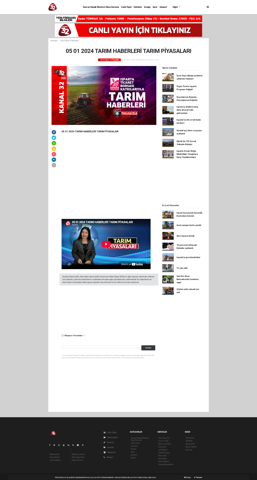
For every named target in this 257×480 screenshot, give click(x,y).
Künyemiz (111, 452)
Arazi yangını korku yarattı (189, 225)
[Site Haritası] (79, 445)
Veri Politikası (55, 460)
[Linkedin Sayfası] (69, 445)
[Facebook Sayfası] (50, 445)
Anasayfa (54, 41)
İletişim (109, 457)
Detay (188, 477)
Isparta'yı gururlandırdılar (188, 257)
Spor (155, 7)
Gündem (138, 7)
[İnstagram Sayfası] (60, 445)
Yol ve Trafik (163, 441)
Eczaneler (162, 447)
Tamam (199, 477)
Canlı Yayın (126, 7)
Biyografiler (190, 444)
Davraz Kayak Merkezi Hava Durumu (101, 7)
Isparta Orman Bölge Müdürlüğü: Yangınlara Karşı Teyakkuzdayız (187, 154)
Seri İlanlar (162, 459)
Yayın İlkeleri (55, 457)
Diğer (176, 7)
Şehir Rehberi (163, 461)
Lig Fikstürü (162, 450)
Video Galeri (112, 437)
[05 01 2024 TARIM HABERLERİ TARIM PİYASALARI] (104, 95)
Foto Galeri (112, 432)
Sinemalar (162, 456)
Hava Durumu (163, 438)
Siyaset (163, 7)
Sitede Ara (190, 438)
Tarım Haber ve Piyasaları (69, 41)
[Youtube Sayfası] (65, 445)
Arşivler (110, 447)
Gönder (148, 348)
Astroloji (189, 450)
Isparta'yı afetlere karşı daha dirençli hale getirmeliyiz (187, 110)
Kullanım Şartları (78, 454)
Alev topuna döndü (186, 236)
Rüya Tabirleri (191, 447)
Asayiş (147, 7)
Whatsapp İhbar (78, 457)
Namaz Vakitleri (164, 444)
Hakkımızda (54, 454)
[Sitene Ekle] (84, 445)
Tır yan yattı (182, 268)
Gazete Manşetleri (165, 464)
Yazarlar (110, 442)
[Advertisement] (30, 55)
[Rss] (74, 445)
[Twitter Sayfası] (55, 445)
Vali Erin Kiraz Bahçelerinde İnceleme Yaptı (188, 279)
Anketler (189, 441)
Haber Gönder (77, 460)
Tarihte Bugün (164, 453)
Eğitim (133, 458)
